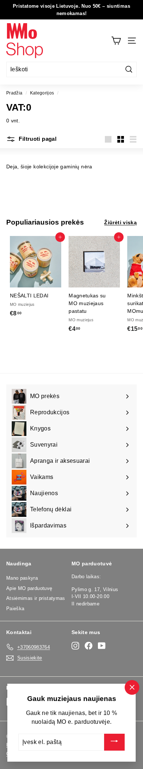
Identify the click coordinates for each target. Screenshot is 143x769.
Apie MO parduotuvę (29, 588)
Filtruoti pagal (36, 139)
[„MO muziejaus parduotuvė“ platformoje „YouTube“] (102, 646)
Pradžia (14, 93)
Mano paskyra (22, 578)
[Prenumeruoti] (114, 742)
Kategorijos (42, 93)
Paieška (15, 608)
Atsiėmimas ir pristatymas (35, 598)
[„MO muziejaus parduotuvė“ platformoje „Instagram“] (75, 646)
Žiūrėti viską (120, 222)
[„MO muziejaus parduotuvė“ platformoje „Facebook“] (88, 646)
